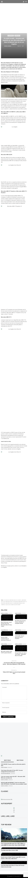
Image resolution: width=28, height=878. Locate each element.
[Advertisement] (14, 18)
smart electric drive (15, 604)
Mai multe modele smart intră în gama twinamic (6, 652)
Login (26, 1)
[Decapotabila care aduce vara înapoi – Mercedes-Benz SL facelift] (21, 648)
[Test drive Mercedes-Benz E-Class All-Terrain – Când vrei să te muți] (14, 862)
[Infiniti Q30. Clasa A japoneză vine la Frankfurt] (21, 632)
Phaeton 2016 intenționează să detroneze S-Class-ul (6, 639)
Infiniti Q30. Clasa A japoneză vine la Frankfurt (19, 637)
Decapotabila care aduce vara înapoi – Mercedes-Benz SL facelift (21, 654)
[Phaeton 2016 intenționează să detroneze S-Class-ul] (7, 633)
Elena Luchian (7, 46)
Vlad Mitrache (4, 630)
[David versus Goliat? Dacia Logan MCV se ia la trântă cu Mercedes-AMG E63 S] (14, 854)
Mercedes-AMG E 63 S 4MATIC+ (15, 600)
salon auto (8, 604)
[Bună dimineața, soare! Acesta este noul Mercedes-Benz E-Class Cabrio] (7, 617)
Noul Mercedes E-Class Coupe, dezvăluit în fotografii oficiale (20, 622)
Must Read (20, 760)
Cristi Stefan (18, 613)
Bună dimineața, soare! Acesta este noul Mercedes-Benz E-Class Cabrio (6, 624)
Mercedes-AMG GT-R (10, 603)
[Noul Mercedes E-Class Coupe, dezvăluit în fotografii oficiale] (21, 616)
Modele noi (17, 35)
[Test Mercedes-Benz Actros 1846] (9, 848)
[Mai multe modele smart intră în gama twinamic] (7, 647)
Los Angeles (10, 35)
